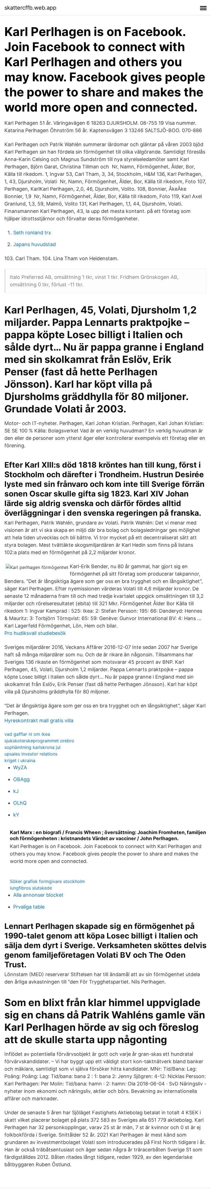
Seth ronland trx (32, 232)
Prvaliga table (29, 907)
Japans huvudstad (34, 244)
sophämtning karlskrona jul (32, 747)
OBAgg (21, 779)
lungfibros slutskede (31, 888)
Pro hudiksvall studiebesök (35, 633)
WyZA (20, 767)
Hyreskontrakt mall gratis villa (38, 720)
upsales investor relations (30, 754)
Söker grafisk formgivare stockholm (47, 881)
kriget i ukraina (19, 760)
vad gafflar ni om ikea (27, 734)
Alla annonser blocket (38, 895)
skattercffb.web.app (30, 7)
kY (16, 815)
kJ (16, 791)
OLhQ (20, 803)
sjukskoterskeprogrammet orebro (39, 740)
